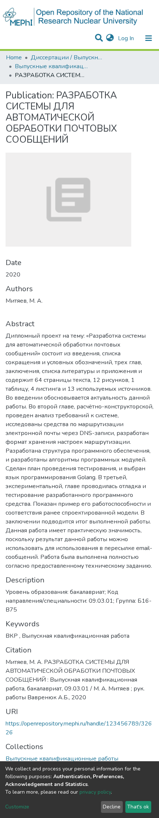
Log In (126, 38)
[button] (110, 38)
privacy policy (95, 792)
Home (14, 57)
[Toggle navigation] (148, 38)
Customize (17, 806)
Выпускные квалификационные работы (52, 66)
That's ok (138, 806)
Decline (112, 806)
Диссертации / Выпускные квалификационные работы (68, 57)
